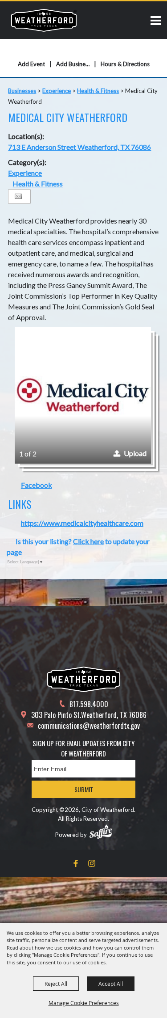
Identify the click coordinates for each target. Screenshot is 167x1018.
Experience (56, 90)
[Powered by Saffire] (101, 831)
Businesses (22, 90)
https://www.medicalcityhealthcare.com (82, 523)
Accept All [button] (110, 983)
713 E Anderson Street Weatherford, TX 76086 (79, 147)
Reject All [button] (56, 983)
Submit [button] (83, 789)
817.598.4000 (88, 704)
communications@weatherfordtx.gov (89, 725)
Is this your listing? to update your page (78, 546)
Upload (135, 453)
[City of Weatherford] (44, 20)
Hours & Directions (125, 64)
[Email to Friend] (18, 196)
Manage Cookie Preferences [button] (84, 1002)
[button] (83, 395)
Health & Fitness (98, 90)
